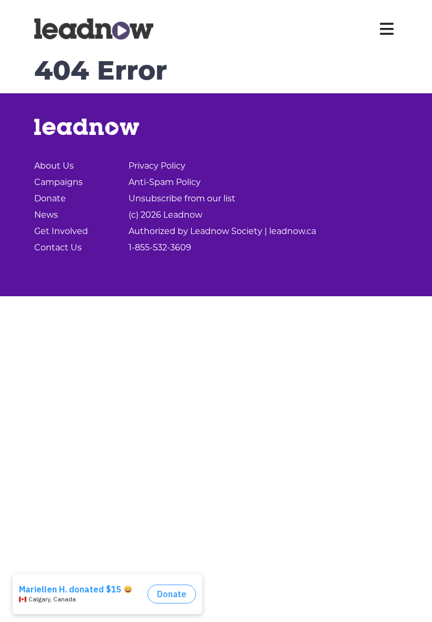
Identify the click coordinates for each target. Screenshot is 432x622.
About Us (54, 166)
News (46, 215)
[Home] (93, 29)
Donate (50, 199)
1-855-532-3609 (160, 248)
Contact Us (58, 248)
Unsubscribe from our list (182, 199)
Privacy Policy (157, 166)
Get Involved (61, 232)
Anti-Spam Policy (165, 183)
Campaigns (58, 183)
